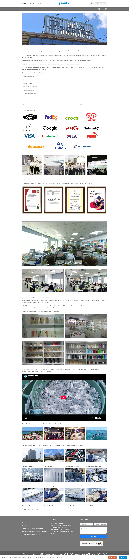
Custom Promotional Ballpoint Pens (31, 534)
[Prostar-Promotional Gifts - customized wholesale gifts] (64, 3)
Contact (39, 3)
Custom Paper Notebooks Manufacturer (32, 528)
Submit (93, 536)
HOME (23, 9)
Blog (23, 520)
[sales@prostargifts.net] (99, 9)
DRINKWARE (59, 9)
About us (25, 3)
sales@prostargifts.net (60, 527)
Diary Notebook (49, 9)
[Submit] (105, 3)
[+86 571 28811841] (103, 9)
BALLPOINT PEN (30, 9)
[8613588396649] (106, 9)
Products (33, 3)
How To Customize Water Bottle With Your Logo (34, 531)
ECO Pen (39, 9)
